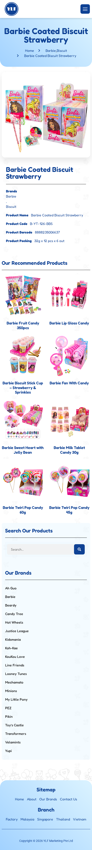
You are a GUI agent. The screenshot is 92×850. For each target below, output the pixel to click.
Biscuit (62, 50)
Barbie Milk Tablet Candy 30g (69, 450)
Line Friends (14, 665)
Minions (11, 691)
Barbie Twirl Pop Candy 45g (69, 509)
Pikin (9, 716)
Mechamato (14, 682)
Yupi (8, 751)
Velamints (13, 742)
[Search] (79, 549)
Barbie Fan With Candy (69, 382)
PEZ (8, 708)
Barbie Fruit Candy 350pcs (23, 325)
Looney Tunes (16, 674)
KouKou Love (15, 656)
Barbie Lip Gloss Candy (69, 323)
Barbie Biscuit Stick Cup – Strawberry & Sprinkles (23, 387)
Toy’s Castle (14, 725)
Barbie (51, 50)
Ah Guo (10, 588)
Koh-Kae (11, 648)
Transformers (15, 733)
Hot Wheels (14, 622)
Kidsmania (13, 639)
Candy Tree (14, 614)
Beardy (10, 605)
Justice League (17, 631)
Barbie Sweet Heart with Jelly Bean (23, 450)
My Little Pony (16, 699)
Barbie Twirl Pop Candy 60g (23, 509)
